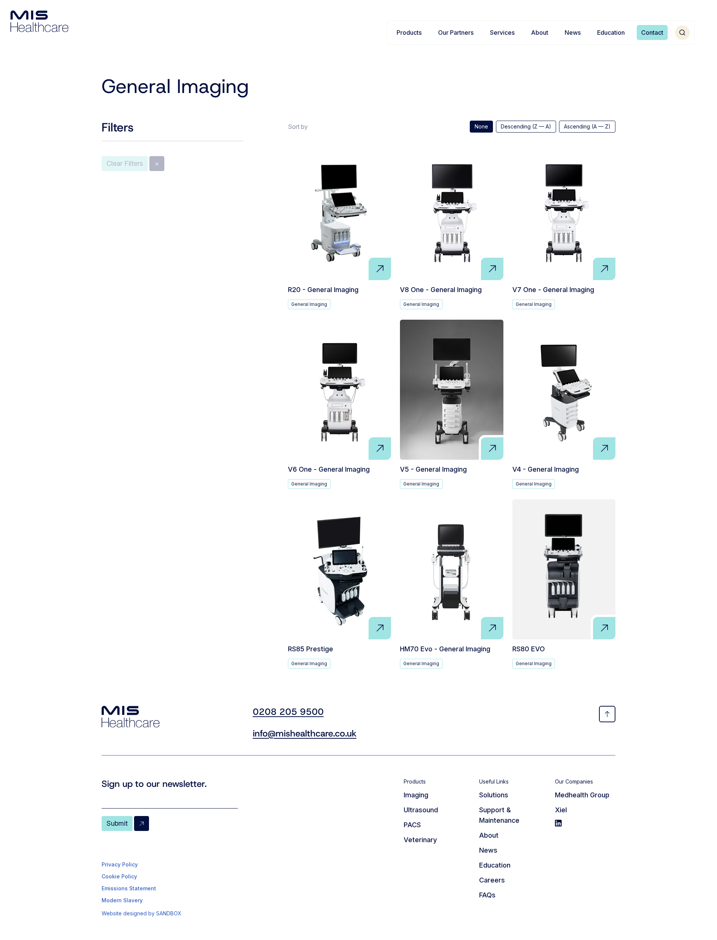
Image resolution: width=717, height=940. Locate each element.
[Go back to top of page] (607, 714)
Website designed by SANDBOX (141, 913)
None (481, 126)
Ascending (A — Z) (587, 126)
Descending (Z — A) (526, 126)
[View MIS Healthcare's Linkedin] (585, 823)
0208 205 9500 (288, 712)
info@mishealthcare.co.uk (305, 733)
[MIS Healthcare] (39, 21)
